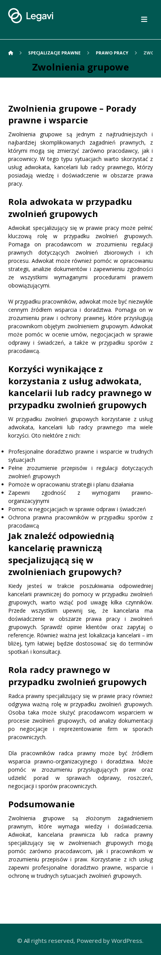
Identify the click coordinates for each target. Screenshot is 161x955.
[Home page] (10, 53)
